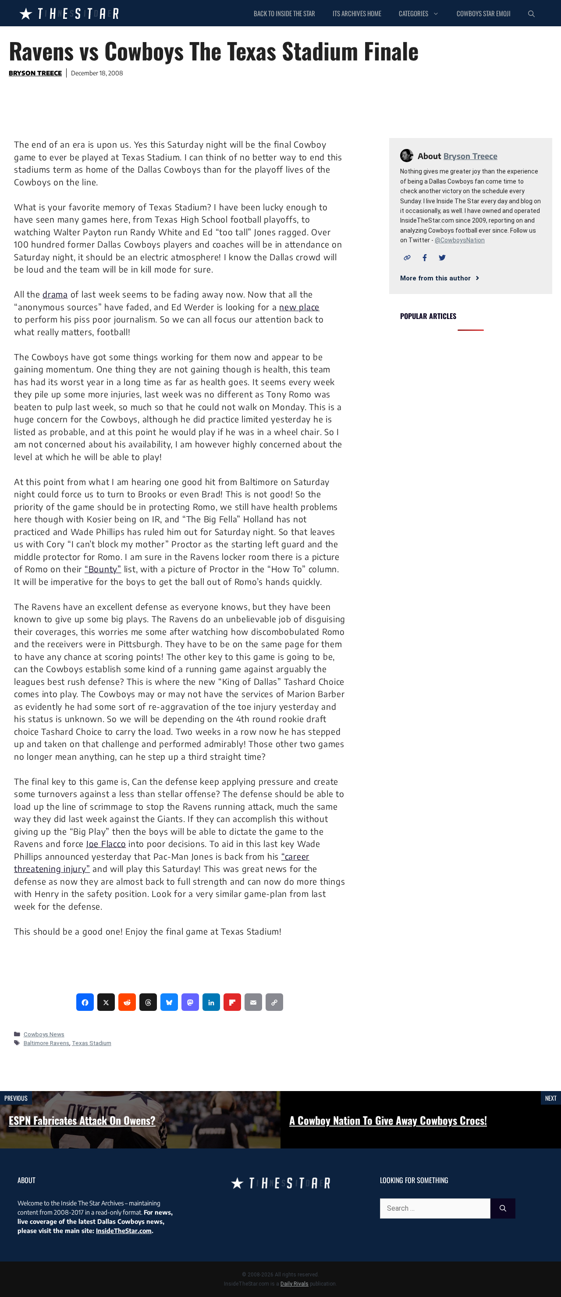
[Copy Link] (274, 1002)
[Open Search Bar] (531, 13)
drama (55, 294)
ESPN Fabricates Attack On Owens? (82, 1120)
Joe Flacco (106, 843)
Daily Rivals (294, 1284)
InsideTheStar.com (124, 1230)
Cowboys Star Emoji (484, 13)
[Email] (253, 1002)
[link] (85, 1002)
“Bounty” (103, 568)
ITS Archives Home (357, 13)
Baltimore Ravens (46, 1042)
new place (299, 306)
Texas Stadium (91, 1042)
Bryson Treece (35, 73)
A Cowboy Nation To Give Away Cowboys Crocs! (388, 1120)
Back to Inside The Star (284, 13)
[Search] (502, 1208)
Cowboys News (44, 1034)
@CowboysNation (460, 240)
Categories (413, 13)
